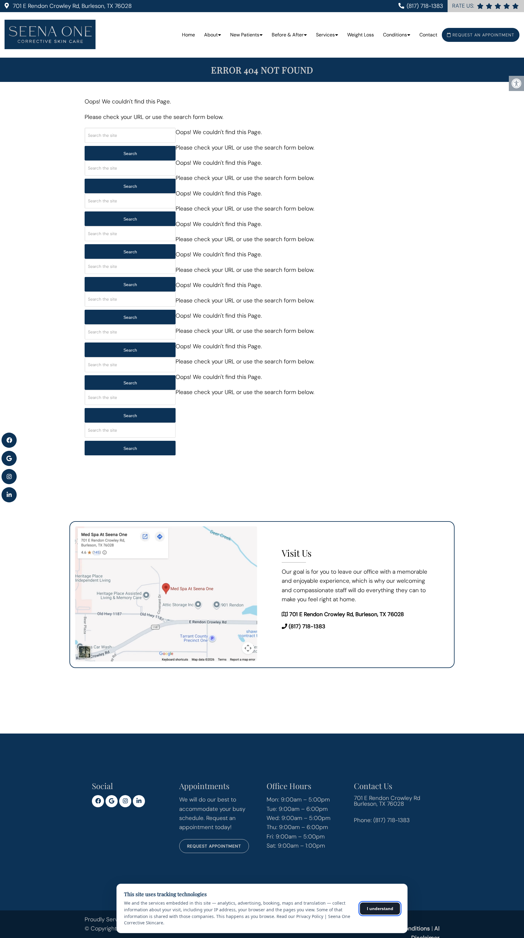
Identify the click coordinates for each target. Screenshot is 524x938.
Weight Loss (360, 35)
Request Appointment (214, 846)
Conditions (395, 35)
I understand (380, 908)
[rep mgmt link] (515, 6)
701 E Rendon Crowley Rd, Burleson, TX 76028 (71, 6)
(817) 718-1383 (425, 6)
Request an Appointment (482, 35)
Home (188, 35)
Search (130, 153)
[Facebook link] (98, 801)
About (211, 35)
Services (325, 35)
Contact (428, 35)
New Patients (244, 35)
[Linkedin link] (139, 801)
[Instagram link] (125, 801)
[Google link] (112, 801)
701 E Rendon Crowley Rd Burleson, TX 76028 (387, 801)
